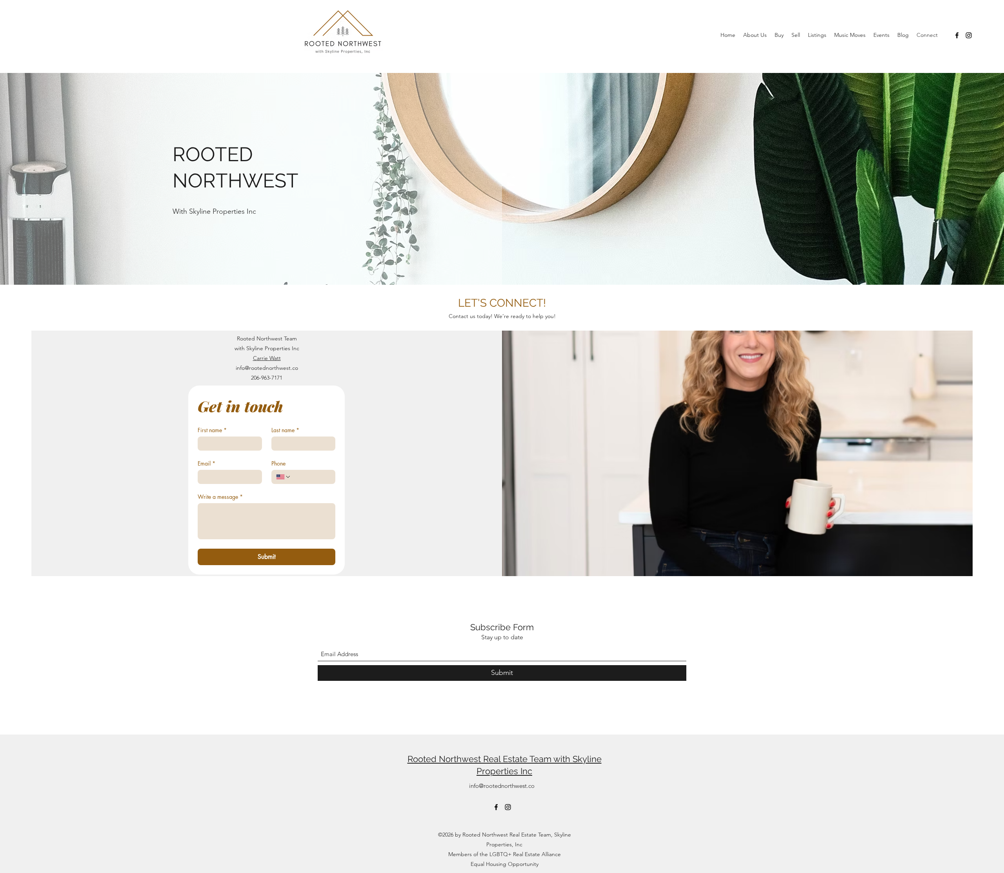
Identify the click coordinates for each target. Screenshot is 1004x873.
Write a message (220, 496)
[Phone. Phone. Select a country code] (283, 477)
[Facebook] (957, 35)
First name (212, 430)
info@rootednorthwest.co (267, 367)
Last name (285, 430)
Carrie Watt (267, 358)
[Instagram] (969, 35)
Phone (278, 463)
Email (206, 463)
